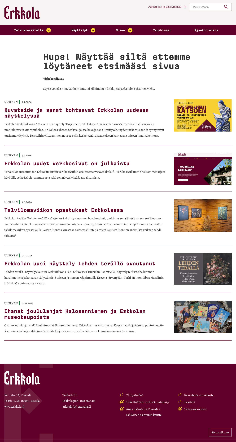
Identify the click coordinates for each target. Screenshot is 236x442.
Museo (120, 30)
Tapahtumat (162, 30)
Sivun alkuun (220, 432)
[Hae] (226, 7)
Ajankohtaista (206, 30)
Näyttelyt (79, 30)
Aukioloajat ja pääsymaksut (165, 6)
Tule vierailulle (28, 30)
